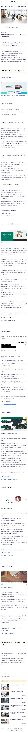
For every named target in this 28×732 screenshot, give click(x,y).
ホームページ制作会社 (6, 676)
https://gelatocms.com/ (9, 242)
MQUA (14, 2)
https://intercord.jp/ (10, 633)
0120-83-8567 (7, 476)
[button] (23, 373)
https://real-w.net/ (8, 555)
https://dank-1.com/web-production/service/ (14, 95)
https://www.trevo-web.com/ (11, 479)
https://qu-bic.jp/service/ (10, 404)
